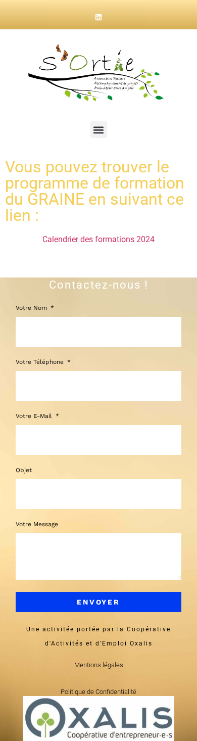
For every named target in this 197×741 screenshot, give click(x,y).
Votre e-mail (35, 416)
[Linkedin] (98, 17)
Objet (24, 470)
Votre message (37, 524)
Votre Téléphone (41, 362)
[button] (98, 129)
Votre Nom (32, 308)
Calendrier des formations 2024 (98, 239)
